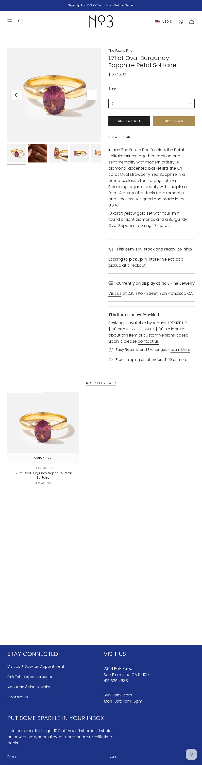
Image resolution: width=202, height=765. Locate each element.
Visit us (114, 293)
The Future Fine (120, 50)
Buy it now (174, 121)
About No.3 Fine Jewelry (28, 686)
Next (92, 95)
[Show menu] (10, 21)
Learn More (180, 349)
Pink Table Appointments (29, 676)
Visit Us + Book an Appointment (35, 666)
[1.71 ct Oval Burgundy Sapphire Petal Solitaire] (43, 427)
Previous (17, 95)
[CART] (191, 21)
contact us (148, 341)
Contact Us (17, 697)
